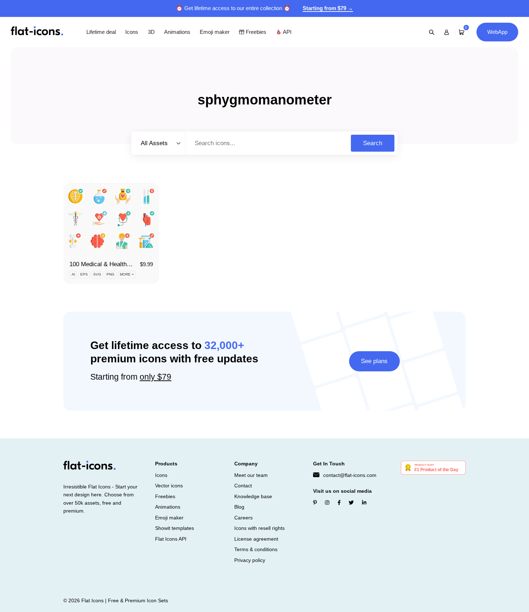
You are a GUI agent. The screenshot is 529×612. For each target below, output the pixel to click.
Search (372, 143)
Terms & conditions (255, 549)
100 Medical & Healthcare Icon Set (116, 264)
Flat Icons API (170, 539)
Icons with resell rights (259, 528)
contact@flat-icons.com (349, 475)
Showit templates (174, 528)
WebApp (497, 32)
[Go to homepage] (37, 31)
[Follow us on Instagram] (327, 502)
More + (127, 274)
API (286, 32)
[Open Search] (432, 32)
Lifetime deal (101, 32)
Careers (243, 518)
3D (151, 32)
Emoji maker (215, 32)
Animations (177, 32)
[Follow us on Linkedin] (364, 502)
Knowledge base (253, 496)
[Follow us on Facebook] (339, 502)
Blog (239, 507)
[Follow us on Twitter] (351, 502)
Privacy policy (249, 560)
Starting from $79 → (328, 8)
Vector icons (169, 485)
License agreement (256, 539)
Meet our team (251, 475)
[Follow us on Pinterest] (315, 502)
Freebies (255, 32)
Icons (131, 32)
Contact (243, 485)
